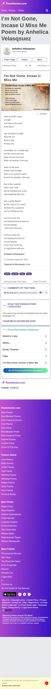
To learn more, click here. (11, 686)
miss (22, 274)
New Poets (6, 428)
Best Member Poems (11, 416)
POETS (14, 388)
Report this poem (39, 281)
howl (29, 274)
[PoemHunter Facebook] (20, 594)
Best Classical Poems (11, 420)
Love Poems (7, 459)
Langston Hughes (9, 522)
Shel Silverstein (8, 530)
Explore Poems (8, 439)
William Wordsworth (10, 541)
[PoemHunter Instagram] (29, 594)
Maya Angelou (8, 510)
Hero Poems (7, 490)
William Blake (7, 533)
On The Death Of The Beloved (15, 588)
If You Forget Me (8, 565)
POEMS (5, 388)
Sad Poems (6, 471)
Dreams (5, 569)
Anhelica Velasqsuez (23, 48)
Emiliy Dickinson (9, 526)
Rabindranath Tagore (11, 537)
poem (7, 274)
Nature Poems (8, 482)
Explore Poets (7, 443)
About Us (5, 600)
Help (25, 603)
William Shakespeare (11, 514)
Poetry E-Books (8, 494)
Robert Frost (7, 506)
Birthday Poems (8, 475)
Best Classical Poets (11, 435)
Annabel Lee (7, 573)
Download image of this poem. (15, 282)
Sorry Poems (7, 486)
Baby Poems (7, 463)
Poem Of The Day (9, 447)
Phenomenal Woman (11, 553)
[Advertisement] (25, 662)
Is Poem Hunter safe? (28, 605)
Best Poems (7, 412)
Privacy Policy (14, 608)
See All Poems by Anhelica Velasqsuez (25, 370)
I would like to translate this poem (19, 321)
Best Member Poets (10, 432)
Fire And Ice (6, 584)
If (1, 580)
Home (4, 10)
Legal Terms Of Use (30, 608)
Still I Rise (6, 557)
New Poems (7, 424)
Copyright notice (18, 600)
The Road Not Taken (11, 561)
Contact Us (16, 603)
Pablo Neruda (7, 518)
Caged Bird (6, 577)
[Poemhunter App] (9, 594)
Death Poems (7, 467)
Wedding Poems (9, 479)
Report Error (34, 603)
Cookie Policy (32, 600)
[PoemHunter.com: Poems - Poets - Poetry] (14, 3)
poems (15, 274)
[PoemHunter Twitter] (24, 594)
